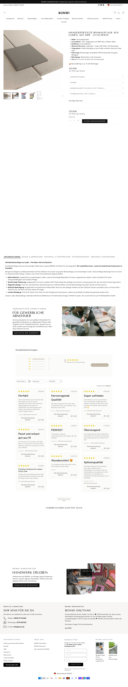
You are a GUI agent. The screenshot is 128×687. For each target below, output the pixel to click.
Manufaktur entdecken (26, 585)
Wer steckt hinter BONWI (41, 649)
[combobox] (39, 381)
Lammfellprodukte (47, 18)
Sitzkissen (20, 18)
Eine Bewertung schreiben (100, 365)
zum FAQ (68, 628)
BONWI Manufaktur (40, 643)
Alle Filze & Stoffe (77, 18)
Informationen (12, 257)
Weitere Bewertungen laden (64, 499)
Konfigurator (10, 18)
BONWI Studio (107, 18)
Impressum (6, 652)
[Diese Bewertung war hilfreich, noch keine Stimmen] (39, 420)
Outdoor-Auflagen (63, 18)
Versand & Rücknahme (103, 257)
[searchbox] (22, 381)
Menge (72, 117)
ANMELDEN (75, 664)
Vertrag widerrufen (12, 665)
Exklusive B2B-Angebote (26, 333)
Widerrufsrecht (8, 660)
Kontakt (64, 22)
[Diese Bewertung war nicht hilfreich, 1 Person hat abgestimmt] (107, 416)
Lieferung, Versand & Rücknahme (13, 643)
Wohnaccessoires (93, 18)
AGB (4, 649)
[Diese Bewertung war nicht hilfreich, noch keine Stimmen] (42, 420)
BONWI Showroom (40, 646)
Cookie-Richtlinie (8, 658)
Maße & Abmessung (32, 257)
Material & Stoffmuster (57, 257)
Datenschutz (7, 655)
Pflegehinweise (80, 257)
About (118, 18)
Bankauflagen (32, 18)
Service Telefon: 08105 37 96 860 (13, 5)
